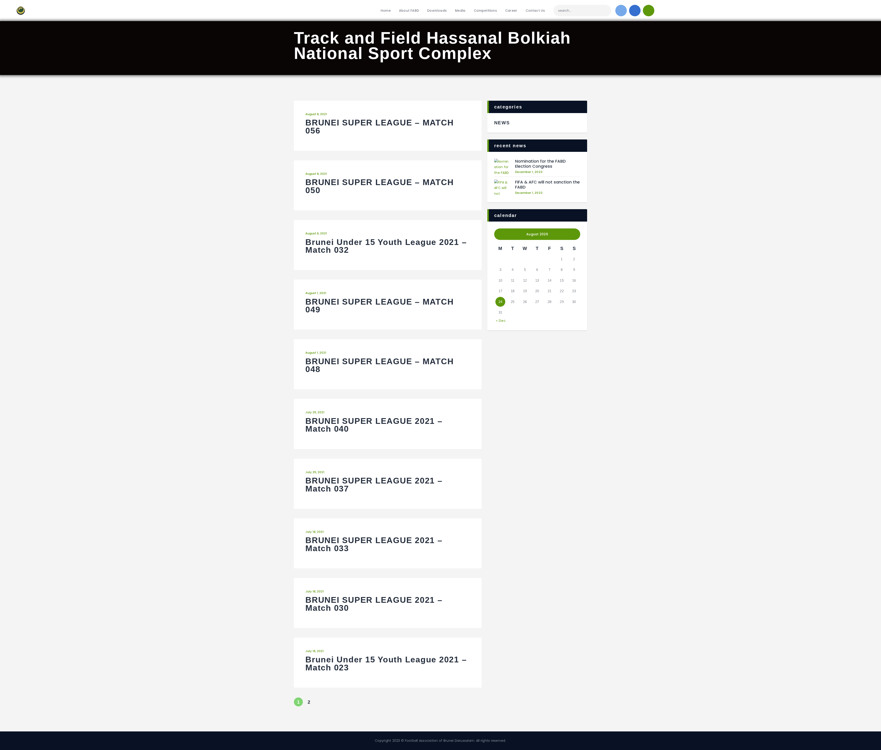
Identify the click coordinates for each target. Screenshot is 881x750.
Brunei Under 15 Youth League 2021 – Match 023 (386, 664)
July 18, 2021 (314, 532)
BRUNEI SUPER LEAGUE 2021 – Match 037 (374, 485)
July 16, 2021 (314, 651)
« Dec (501, 320)
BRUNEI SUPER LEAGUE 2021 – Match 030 (374, 604)
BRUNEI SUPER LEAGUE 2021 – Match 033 (374, 544)
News (502, 122)
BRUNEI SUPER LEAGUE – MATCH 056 (379, 127)
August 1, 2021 (315, 293)
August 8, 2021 (316, 114)
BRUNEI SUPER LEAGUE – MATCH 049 (379, 306)
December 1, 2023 (528, 172)
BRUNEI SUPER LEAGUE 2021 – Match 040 (374, 425)
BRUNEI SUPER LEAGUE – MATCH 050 (379, 186)
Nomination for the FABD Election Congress (540, 164)
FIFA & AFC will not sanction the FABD (547, 185)
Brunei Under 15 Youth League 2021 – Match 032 (386, 246)
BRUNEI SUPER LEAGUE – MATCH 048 (379, 365)
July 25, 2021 (314, 412)
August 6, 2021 (316, 233)
